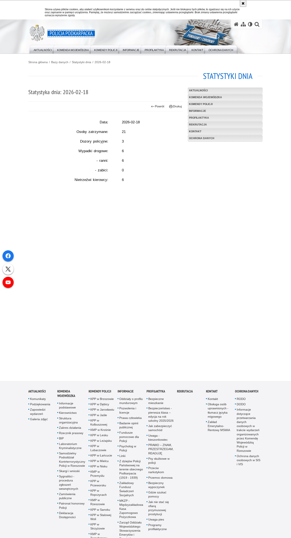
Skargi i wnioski (69, 473)
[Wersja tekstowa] (250, 24)
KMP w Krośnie (100, 432)
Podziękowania (40, 406)
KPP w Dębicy (99, 406)
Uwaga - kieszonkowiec (158, 439)
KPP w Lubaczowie (98, 450)
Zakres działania (70, 430)
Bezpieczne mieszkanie (156, 403)
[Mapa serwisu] (243, 24)
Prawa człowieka (130, 419)
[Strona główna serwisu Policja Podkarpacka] (236, 24)
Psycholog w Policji (127, 450)
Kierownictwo (68, 415)
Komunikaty (38, 401)
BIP (61, 440)
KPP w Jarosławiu (102, 411)
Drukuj (177, 106)
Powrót (159, 106)
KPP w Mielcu (99, 463)
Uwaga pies (156, 521)
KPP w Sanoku (100, 511)
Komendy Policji (201, 104)
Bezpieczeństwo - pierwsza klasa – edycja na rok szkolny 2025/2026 (161, 416)
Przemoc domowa (160, 479)
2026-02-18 (102, 62)
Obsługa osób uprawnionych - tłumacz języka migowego (218, 412)
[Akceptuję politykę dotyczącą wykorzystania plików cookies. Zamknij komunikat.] (243, 3)
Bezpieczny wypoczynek (156, 487)
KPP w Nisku (98, 468)
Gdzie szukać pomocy (157, 496)
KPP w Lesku (99, 437)
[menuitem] (42, 49)
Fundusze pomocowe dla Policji (129, 439)
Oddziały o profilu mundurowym (131, 403)
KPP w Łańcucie (101, 457)
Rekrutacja (198, 124)
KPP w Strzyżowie (97, 528)
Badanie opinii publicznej (128, 427)
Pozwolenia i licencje (127, 412)
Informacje (197, 110)
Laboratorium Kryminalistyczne (70, 448)
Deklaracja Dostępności (67, 517)
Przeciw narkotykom (156, 472)
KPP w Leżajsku (101, 442)
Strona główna (38, 62)
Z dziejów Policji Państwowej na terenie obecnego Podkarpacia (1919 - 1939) (131, 471)
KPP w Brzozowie (102, 401)
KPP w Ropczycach (98, 494)
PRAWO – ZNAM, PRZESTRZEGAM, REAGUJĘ (161, 451)
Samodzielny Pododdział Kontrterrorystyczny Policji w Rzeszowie (72, 461)
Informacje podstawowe (67, 407)
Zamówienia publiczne (67, 498)
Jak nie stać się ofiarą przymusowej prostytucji (158, 510)
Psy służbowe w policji (159, 462)
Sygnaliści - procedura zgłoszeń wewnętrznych (68, 485)
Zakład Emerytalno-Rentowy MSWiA (219, 428)
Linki (122, 457)
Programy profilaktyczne (157, 529)
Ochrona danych (201, 138)
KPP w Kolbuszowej (98, 424)
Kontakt (195, 131)
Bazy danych (59, 62)
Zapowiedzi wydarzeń (37, 413)
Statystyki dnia (81, 62)
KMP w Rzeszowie (97, 504)
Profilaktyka (199, 117)
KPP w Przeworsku (98, 485)
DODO (241, 406)
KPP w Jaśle (98, 417)
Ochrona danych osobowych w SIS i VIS (248, 462)
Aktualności (198, 90)
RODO (241, 401)
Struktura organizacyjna (68, 422)
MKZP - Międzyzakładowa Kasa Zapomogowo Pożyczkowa (131, 511)
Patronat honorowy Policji (72, 507)
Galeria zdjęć (39, 421)
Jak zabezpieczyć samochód (160, 430)
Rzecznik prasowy (71, 435)
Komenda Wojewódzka (205, 97)
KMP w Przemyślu (97, 475)
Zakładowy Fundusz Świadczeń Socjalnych (126, 491)
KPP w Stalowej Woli (100, 519)
